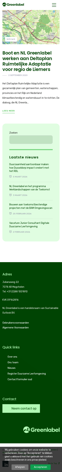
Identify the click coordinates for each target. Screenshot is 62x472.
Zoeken (13, 132)
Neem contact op (24, 408)
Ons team (13, 362)
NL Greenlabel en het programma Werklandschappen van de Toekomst (29, 188)
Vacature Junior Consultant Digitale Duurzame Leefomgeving (29, 225)
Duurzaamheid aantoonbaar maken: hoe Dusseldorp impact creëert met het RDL (29, 168)
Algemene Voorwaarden (15, 327)
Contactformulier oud (20, 379)
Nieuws (11, 39)
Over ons (12, 356)
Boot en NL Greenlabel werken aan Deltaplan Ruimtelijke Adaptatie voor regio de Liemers (27, 61)
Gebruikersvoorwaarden (15, 322)
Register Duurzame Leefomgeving (27, 373)
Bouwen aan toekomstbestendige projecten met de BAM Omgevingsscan (30, 206)
